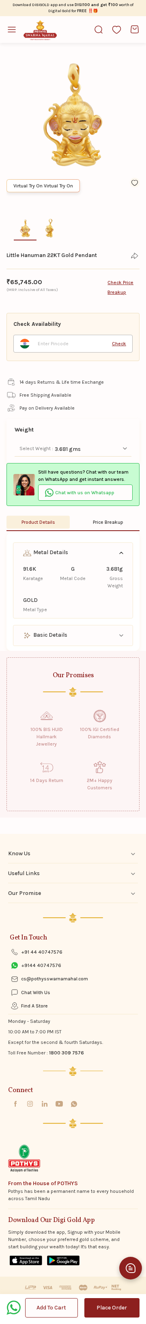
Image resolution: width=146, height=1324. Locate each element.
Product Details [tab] (38, 522)
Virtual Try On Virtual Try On (43, 186)
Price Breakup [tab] (108, 522)
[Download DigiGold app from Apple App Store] (26, 1260)
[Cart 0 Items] (135, 29)
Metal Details (50, 552)
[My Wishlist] (117, 29)
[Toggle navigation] (15, 29)
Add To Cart (51, 1307)
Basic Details (49, 634)
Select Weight (35, 448)
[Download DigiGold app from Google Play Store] (63, 1260)
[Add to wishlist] (135, 182)
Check (119, 343)
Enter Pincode (53, 343)
